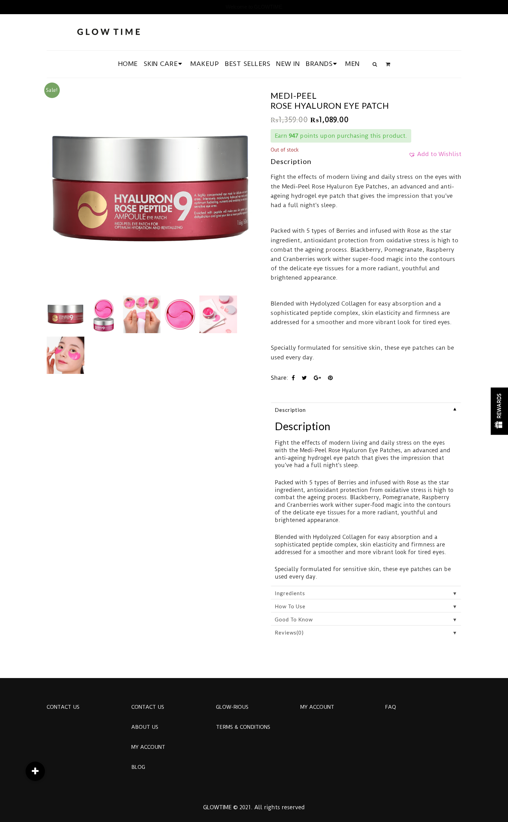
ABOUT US (144, 727)
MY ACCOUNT (148, 747)
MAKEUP (204, 64)
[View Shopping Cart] (388, 64)
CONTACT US (63, 707)
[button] (434, 156)
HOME (128, 64)
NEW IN (288, 64)
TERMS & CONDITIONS (243, 727)
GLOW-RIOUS (232, 707)
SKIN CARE (161, 64)
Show (499, 411)
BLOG (138, 767)
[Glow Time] (108, 31)
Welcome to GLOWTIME (254, 7)
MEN (352, 64)
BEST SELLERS (247, 64)
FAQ (390, 707)
